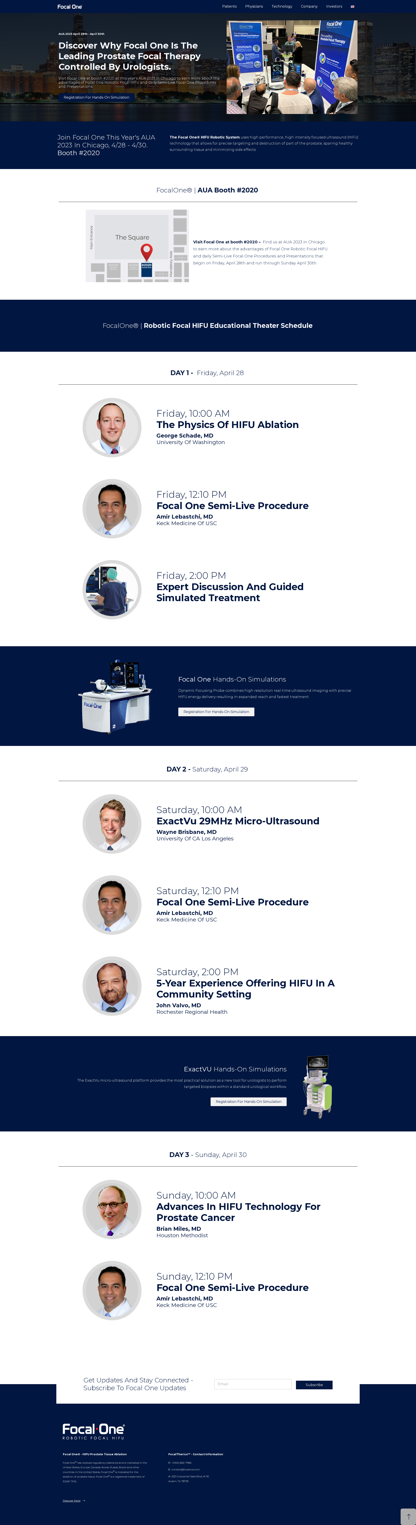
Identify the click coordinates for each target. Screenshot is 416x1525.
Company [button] (309, 6)
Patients (229, 6)
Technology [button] (281, 6)
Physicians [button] (254, 6)
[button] (352, 6)
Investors (334, 6)
